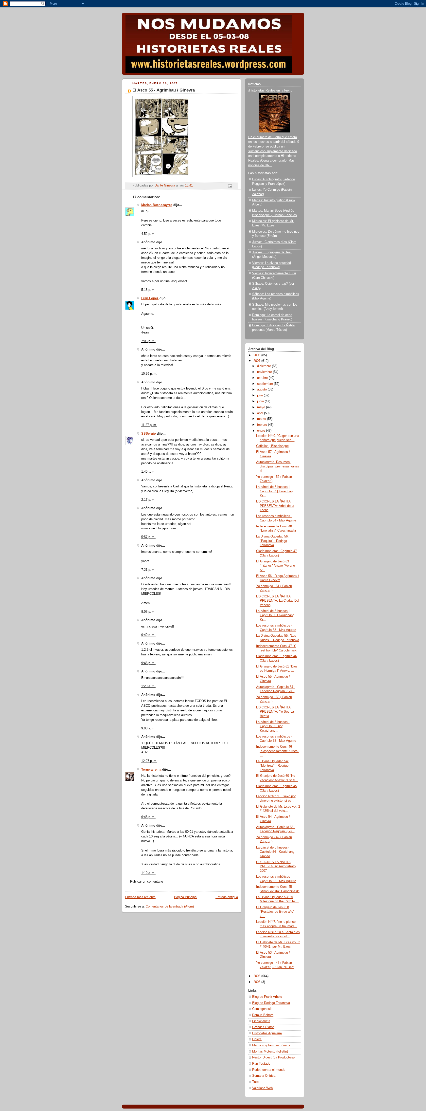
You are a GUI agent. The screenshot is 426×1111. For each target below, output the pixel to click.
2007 (257, 361)
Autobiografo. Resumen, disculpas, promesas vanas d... (277, 466)
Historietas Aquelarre (267, 1033)
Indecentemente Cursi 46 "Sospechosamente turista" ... (277, 751)
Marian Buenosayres (156, 205)
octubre (263, 378)
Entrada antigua (226, 897)
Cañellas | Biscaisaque (272, 446)
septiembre (265, 384)
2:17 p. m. (148, 499)
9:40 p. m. (148, 635)
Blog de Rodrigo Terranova (271, 1003)
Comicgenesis (262, 1009)
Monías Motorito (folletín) (270, 1051)
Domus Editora (262, 1015)
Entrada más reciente (140, 897)
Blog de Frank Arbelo (267, 997)
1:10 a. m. (148, 873)
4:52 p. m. (148, 234)
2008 (257, 355)
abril (260, 413)
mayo (261, 407)
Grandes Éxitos (263, 1027)
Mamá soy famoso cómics (271, 1045)
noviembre (265, 372)
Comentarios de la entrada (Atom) (170, 906)
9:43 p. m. (148, 663)
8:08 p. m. (148, 611)
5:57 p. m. (148, 537)
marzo (262, 419)
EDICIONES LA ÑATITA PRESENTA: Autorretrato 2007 (276, 866)
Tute (255, 1082)
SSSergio (148, 433)
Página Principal (185, 897)
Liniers (257, 1039)
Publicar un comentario (146, 881)
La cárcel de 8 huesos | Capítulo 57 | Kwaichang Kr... (275, 491)
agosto (262, 389)
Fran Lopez (150, 298)
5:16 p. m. (148, 290)
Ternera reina (151, 769)
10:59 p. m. (149, 373)
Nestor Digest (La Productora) (273, 1057)
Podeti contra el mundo (268, 1070)
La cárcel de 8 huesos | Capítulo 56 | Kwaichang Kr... (275, 615)
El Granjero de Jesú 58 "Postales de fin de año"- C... (275, 912)
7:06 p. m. (148, 341)
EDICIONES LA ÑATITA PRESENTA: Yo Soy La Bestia (275, 712)
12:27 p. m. (149, 761)
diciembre (264, 366)
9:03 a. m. (148, 728)
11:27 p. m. (149, 425)
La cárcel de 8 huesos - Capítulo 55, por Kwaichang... (273, 726)
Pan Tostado (261, 1063)
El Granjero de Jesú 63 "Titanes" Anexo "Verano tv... (275, 566)
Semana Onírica (263, 1075)
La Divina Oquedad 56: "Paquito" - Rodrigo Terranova (272, 541)
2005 (257, 982)
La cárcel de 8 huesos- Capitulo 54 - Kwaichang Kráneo (275, 852)
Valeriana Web (262, 1088)
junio (261, 401)
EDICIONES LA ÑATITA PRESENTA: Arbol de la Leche (275, 506)
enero (261, 430)
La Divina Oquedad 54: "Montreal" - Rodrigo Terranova (272, 765)
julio (260, 395)
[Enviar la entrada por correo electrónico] (229, 185)
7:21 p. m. (148, 570)
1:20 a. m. (148, 686)
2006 (257, 976)
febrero (262, 424)
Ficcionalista (261, 1021)
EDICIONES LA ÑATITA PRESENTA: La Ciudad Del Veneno (277, 601)
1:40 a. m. (148, 471)
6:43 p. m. (148, 817)
